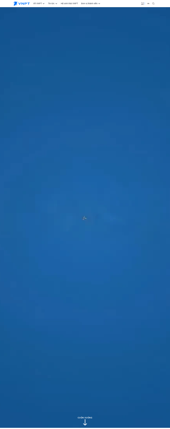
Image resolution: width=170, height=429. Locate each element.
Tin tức (51, 3)
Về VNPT (37, 3)
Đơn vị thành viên (89, 3)
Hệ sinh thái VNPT (69, 3)
